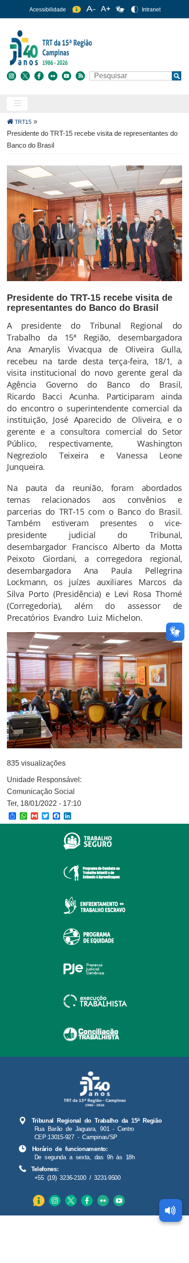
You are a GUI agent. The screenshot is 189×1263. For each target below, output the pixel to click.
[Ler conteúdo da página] (170, 1210)
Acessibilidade (47, 9)
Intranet (151, 9)
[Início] (93, 47)
